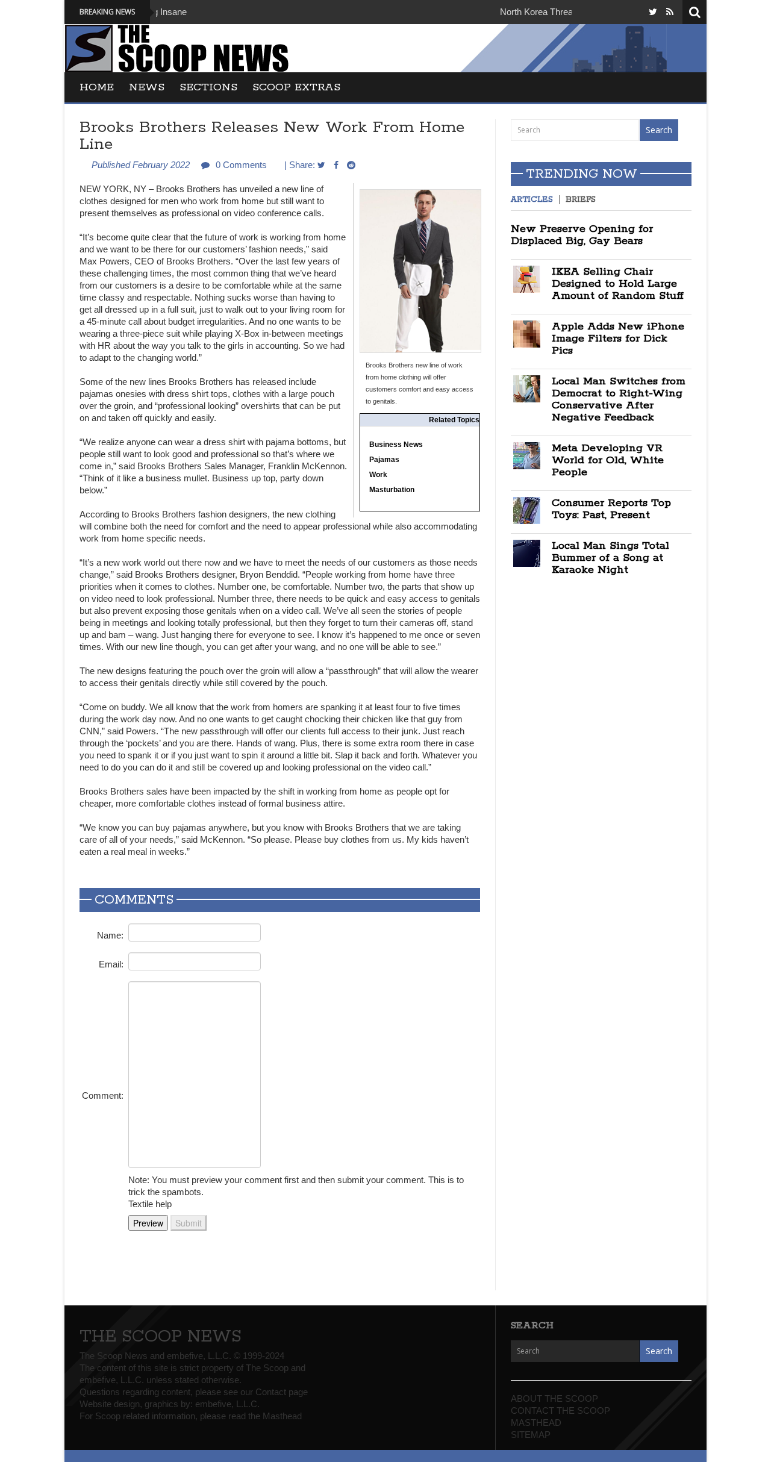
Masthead (282, 1416)
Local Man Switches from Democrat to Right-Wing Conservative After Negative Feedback (618, 399)
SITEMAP (531, 1434)
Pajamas (384, 459)
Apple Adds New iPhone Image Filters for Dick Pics (618, 338)
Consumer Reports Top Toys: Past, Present (611, 509)
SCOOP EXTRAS (296, 87)
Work (378, 474)
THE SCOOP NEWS (161, 1337)
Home (97, 87)
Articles (532, 199)
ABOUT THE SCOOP (554, 1398)
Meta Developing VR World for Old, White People (608, 460)
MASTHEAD (536, 1422)
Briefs (581, 199)
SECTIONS (208, 87)
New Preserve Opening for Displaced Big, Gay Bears (582, 235)
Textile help (150, 1204)
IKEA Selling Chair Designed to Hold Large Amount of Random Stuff (618, 283)
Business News (396, 444)
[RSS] (669, 12)
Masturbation (391, 490)
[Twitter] (653, 12)
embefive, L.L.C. (227, 1404)
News (146, 87)
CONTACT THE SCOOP (560, 1410)
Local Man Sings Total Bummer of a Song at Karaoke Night (610, 557)
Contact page (281, 1392)
